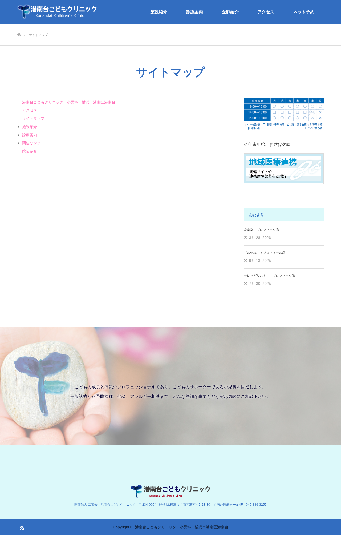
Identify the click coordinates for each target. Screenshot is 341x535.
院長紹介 (29, 151)
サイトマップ (33, 118)
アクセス (265, 12)
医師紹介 (230, 12)
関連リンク (31, 143)
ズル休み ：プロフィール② (264, 253)
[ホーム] (19, 26)
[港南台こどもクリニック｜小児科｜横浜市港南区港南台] (57, 12)
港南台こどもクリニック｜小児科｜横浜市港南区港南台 (68, 102)
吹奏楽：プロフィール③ (261, 230)
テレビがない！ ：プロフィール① (269, 276)
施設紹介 (158, 12)
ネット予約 (303, 12)
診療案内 (194, 12)
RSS (21, 527)
